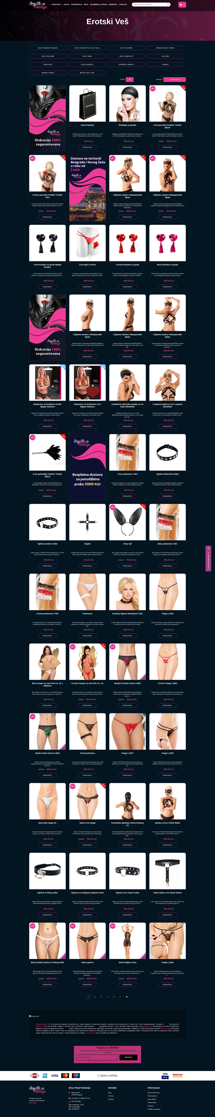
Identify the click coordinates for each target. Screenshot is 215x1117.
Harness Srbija (126, 64)
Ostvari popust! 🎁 (208, 560)
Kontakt (111, 1099)
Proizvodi (56, 4)
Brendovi (113, 4)
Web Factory (33, 1102)
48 (130, 79)
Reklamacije (152, 1102)
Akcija (66, 4)
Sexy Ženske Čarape (48, 48)
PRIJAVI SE (128, 1057)
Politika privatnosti (154, 1109)
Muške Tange (48, 73)
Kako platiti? (152, 1099)
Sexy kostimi (126, 48)
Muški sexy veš (87, 73)
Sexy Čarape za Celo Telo (87, 48)
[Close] (208, 548)
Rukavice (48, 64)
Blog (109, 1092)
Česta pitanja (152, 1096)
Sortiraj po (159, 79)
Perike (165, 64)
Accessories (87, 64)
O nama (111, 1096)
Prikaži (122, 79)
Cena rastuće (175, 79)
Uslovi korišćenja (153, 1092)
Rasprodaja (76, 4)
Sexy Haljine (48, 56)
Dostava (150, 1106)
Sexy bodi (87, 56)
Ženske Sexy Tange (165, 48)
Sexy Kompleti (126, 56)
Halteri (165, 56)
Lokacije (123, 4)
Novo (86, 4)
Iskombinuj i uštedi (98, 4)
